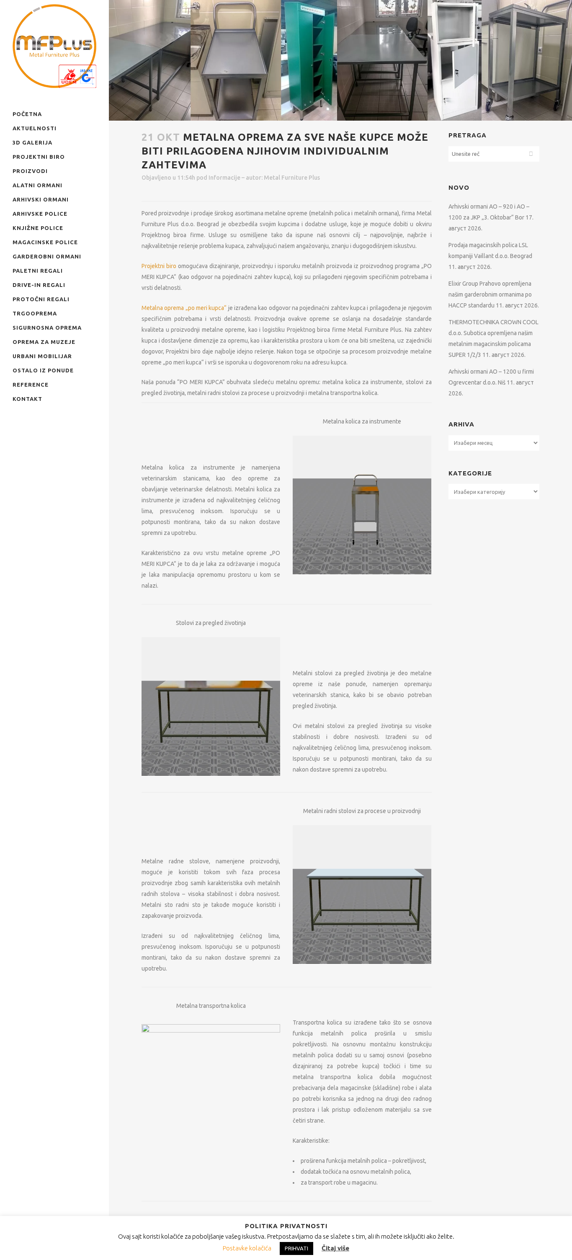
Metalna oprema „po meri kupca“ (184, 308)
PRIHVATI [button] (296, 1248)
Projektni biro (159, 266)
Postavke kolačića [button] (247, 1248)
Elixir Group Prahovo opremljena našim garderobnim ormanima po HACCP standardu (490, 294)
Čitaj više (335, 1248)
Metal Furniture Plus (292, 177)
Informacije (224, 177)
